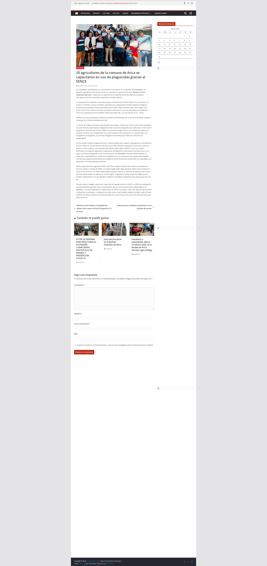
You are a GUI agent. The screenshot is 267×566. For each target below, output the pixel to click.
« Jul (158, 62)
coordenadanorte (92, 86)
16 (190, 44)
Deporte (96, 13)
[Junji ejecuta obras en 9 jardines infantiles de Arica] (114, 224)
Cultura (106, 13)
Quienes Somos (161, 13)
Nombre (78, 314)
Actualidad (85, 13)
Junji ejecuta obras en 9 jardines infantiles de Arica (113, 242)
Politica (116, 13)
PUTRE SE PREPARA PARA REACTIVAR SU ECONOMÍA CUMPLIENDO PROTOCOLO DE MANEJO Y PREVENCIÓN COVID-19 (86, 249)
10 (159, 44)
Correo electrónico (82, 324)
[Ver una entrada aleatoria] (190, 13)
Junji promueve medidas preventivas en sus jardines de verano (134, 207)
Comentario (79, 285)
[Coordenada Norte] (76, 13)
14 (180, 44)
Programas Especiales (140, 13)
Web (76, 334)
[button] (150, 13)
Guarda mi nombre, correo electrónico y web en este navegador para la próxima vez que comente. (115, 345)
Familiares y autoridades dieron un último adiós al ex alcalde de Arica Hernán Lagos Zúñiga (142, 244)
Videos (125, 13)
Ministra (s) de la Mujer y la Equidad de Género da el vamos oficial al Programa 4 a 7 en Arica (94, 208)
